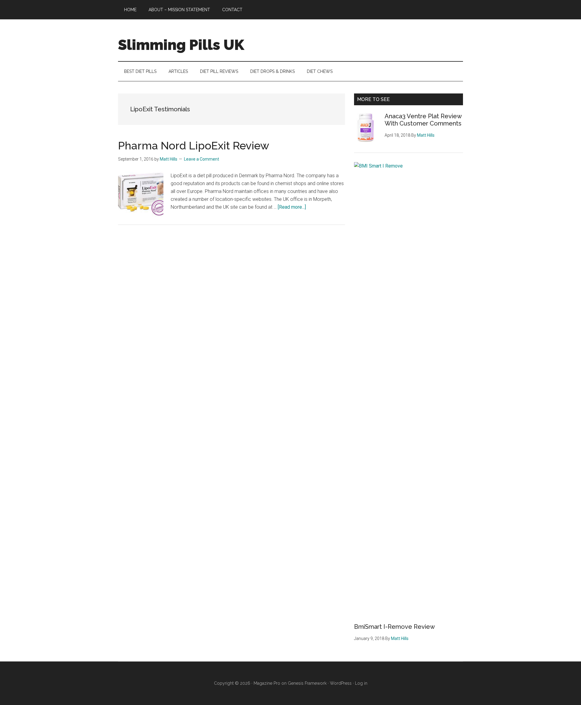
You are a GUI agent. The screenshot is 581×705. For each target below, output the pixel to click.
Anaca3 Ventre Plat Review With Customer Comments (423, 120)
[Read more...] (292, 207)
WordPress (341, 683)
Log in (361, 683)
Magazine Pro (267, 683)
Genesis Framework (307, 683)
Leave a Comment (201, 159)
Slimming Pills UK (181, 44)
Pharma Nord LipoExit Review (193, 145)
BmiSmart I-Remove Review (394, 626)
